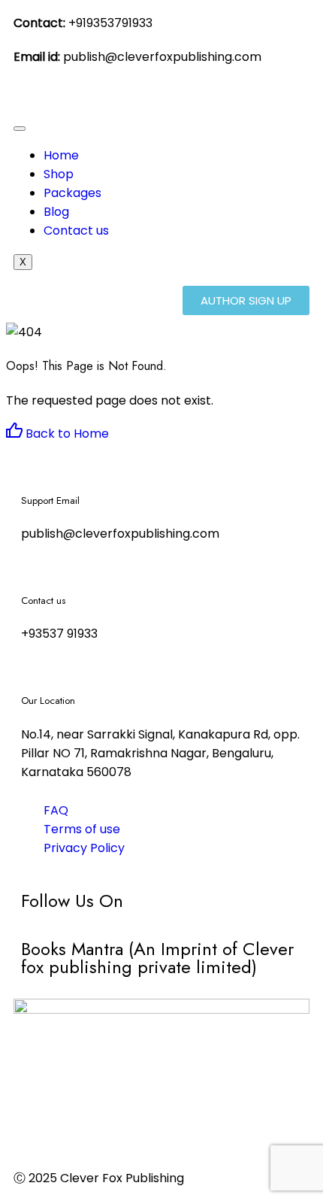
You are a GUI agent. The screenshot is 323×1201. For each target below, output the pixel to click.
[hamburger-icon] (20, 128)
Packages (72, 193)
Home (61, 155)
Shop (59, 174)
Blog (56, 211)
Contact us (76, 230)
